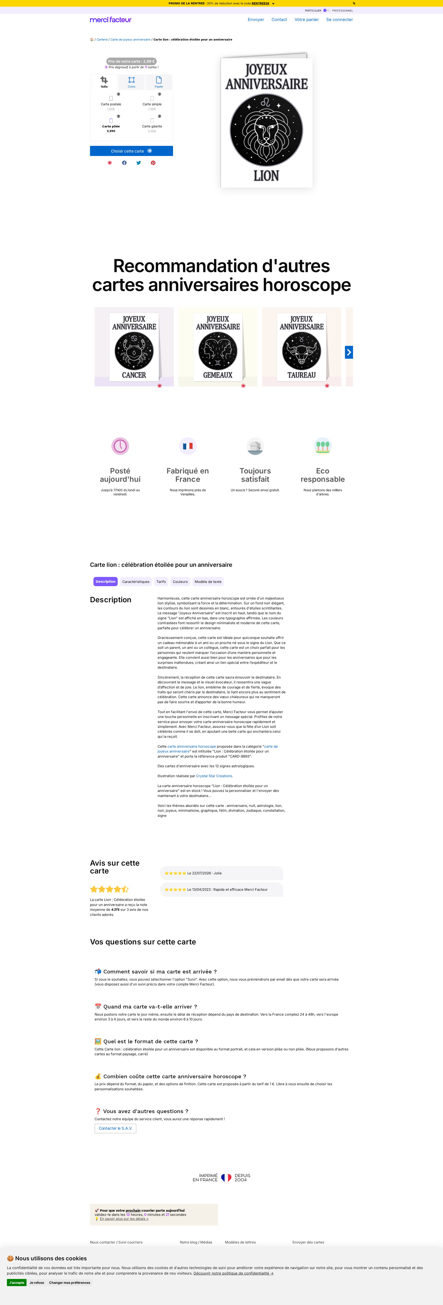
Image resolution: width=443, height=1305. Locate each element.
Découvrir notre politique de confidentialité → (234, 1273)
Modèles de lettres (240, 1242)
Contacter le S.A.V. (115, 1128)
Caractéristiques (136, 581)
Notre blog (188, 1242)
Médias (206, 1242)
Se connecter (339, 19)
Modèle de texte (208, 581)
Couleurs (180, 581)
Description (105, 581)
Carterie (102, 39)
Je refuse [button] (37, 1282)
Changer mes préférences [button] (69, 1282)
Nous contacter (102, 1242)
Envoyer (256, 19)
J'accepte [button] (16, 1282)
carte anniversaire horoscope (192, 746)
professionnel (342, 10)
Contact (279, 19)
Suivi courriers (130, 1242)
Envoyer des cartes (308, 1242)
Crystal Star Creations (214, 776)
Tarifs (161, 581)
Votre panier (307, 19)
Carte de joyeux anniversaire (130, 39)
